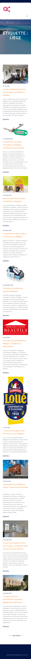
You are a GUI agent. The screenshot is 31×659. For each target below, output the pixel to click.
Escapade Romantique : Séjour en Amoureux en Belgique (14, 235)
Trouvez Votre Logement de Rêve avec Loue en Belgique (14, 432)
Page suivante (17, 635)
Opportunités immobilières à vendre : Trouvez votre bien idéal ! (15, 487)
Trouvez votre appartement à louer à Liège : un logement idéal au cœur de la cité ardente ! (15, 546)
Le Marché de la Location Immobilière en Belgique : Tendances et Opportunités (13, 145)
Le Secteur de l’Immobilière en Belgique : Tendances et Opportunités (14, 343)
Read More (6, 119)
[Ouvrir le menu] (27, 16)
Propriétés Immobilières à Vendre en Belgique (13, 289)
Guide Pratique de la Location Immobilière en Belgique (14, 199)
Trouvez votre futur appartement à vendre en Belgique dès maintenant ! (13, 599)
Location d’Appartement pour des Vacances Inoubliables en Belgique (14, 92)
